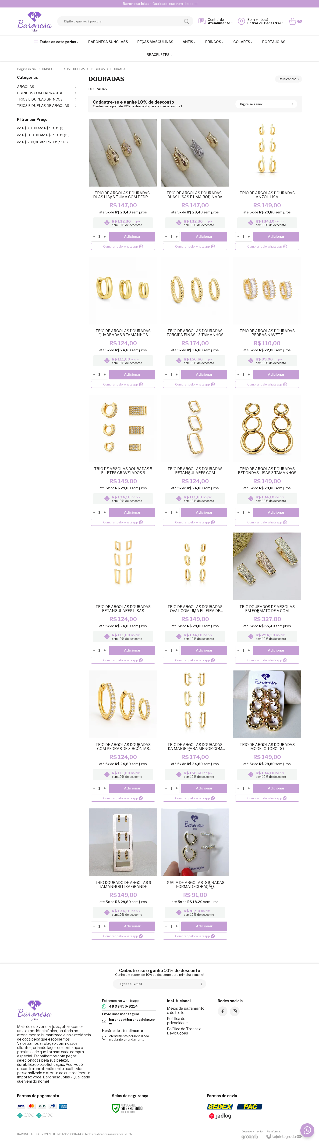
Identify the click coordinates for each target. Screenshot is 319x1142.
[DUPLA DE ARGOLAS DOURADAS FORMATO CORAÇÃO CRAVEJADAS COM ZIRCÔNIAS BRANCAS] (195, 874)
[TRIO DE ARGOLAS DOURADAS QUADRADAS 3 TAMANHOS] (123, 322)
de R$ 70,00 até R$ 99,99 (40, 128)
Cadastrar (272, 23)
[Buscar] (186, 21)
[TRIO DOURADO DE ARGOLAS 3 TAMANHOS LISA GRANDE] (123, 874)
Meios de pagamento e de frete (186, 1010)
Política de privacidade (177, 1020)
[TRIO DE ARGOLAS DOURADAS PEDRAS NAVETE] (267, 322)
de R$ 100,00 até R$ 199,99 (43, 135)
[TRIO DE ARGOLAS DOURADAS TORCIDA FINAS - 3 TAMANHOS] (195, 322)
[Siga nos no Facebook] (222, 1011)
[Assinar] (292, 104)
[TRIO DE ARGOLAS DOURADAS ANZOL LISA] (267, 184)
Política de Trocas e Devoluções (184, 1031)
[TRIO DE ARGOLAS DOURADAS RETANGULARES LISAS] (123, 598)
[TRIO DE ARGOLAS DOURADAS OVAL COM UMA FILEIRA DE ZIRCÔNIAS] (195, 598)
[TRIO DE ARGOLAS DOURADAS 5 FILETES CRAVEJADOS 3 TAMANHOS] (123, 460)
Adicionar (132, 236)
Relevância (287, 79)
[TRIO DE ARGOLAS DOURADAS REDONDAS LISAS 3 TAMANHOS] (267, 460)
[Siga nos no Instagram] (235, 1011)
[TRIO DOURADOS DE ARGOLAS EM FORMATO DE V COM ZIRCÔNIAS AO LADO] (267, 598)
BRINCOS (48, 69)
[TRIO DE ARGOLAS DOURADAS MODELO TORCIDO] (267, 736)
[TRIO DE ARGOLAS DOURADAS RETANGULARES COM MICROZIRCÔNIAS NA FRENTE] (195, 460)
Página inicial (26, 69)
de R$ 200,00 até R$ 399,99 (42, 142)
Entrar (253, 23)
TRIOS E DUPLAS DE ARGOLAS (83, 69)
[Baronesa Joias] (34, 21)
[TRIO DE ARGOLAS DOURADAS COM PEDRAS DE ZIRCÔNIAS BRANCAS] (123, 736)
